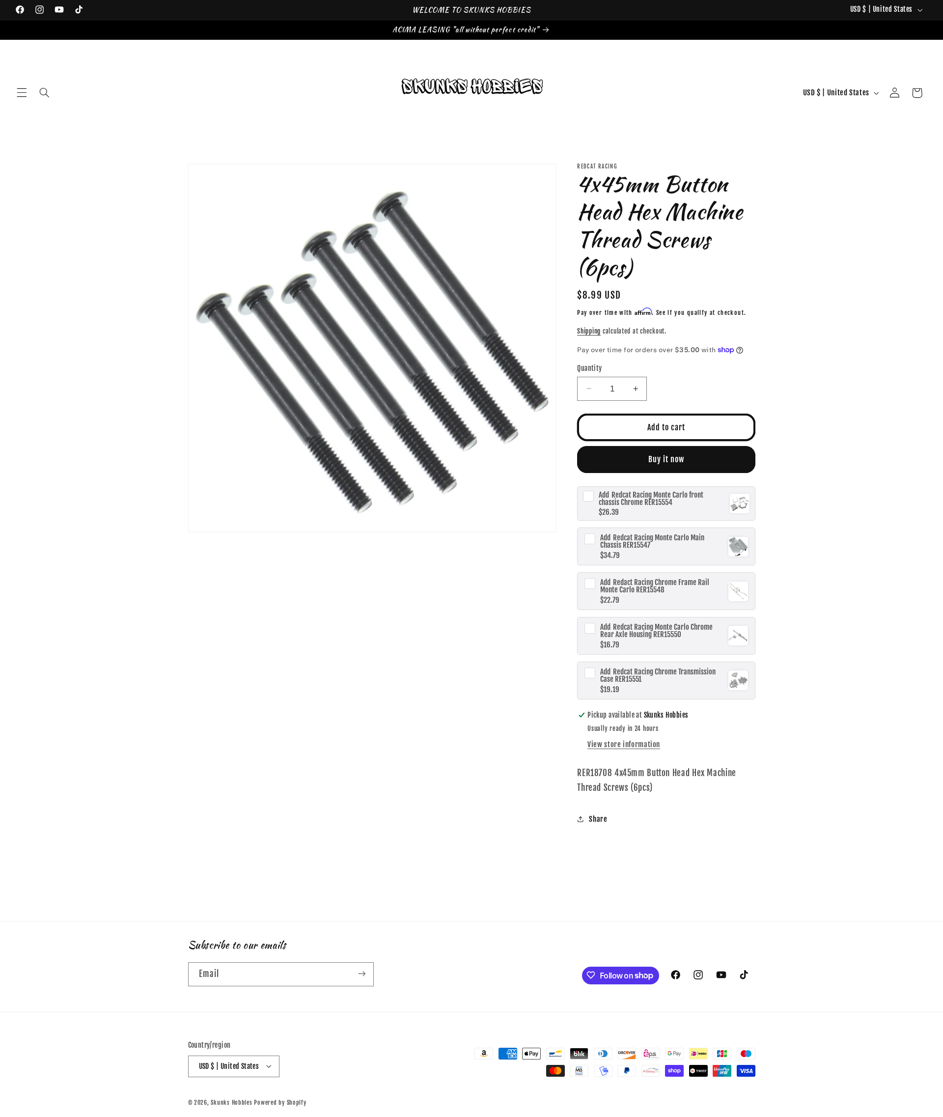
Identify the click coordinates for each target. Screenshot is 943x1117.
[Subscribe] (361, 974)
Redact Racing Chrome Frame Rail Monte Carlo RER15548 (654, 586)
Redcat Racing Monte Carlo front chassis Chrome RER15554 (651, 498)
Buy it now (666, 459)
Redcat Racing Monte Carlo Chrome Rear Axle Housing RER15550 (656, 630)
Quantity (589, 368)
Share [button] (598, 819)
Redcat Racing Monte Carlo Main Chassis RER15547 (652, 541)
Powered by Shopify (280, 1102)
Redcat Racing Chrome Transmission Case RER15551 (658, 675)
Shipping (589, 331)
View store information (623, 744)
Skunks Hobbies (232, 1102)
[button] (21, 93)
